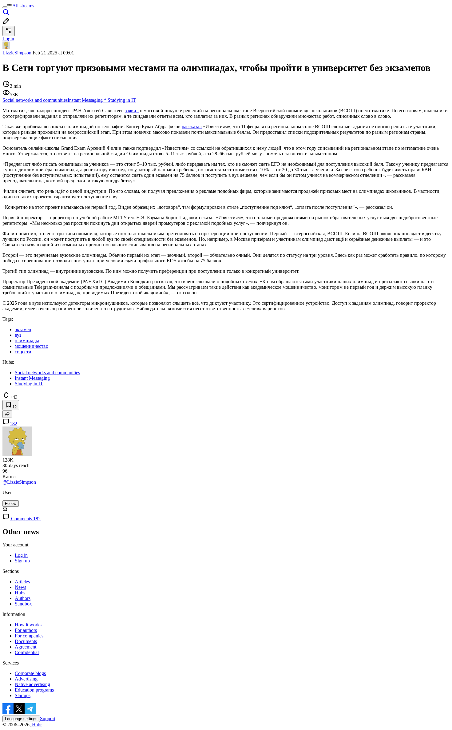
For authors (26, 630)
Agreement (25, 646)
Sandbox (23, 603)
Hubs (20, 592)
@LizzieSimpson (19, 482)
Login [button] (8, 38)
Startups (22, 695)
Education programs (34, 689)
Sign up (22, 560)
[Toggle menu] (4, 7)
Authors (22, 598)
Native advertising (32, 684)
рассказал (192, 126)
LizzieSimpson (16, 52)
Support (47, 718)
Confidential (27, 652)
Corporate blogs (30, 673)
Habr (36, 724)
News (20, 587)
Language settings (21, 718)
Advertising (26, 678)
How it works (28, 624)
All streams (23, 5)
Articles (22, 581)
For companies (29, 635)
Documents (26, 641)
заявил (132, 110)
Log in (21, 555)
